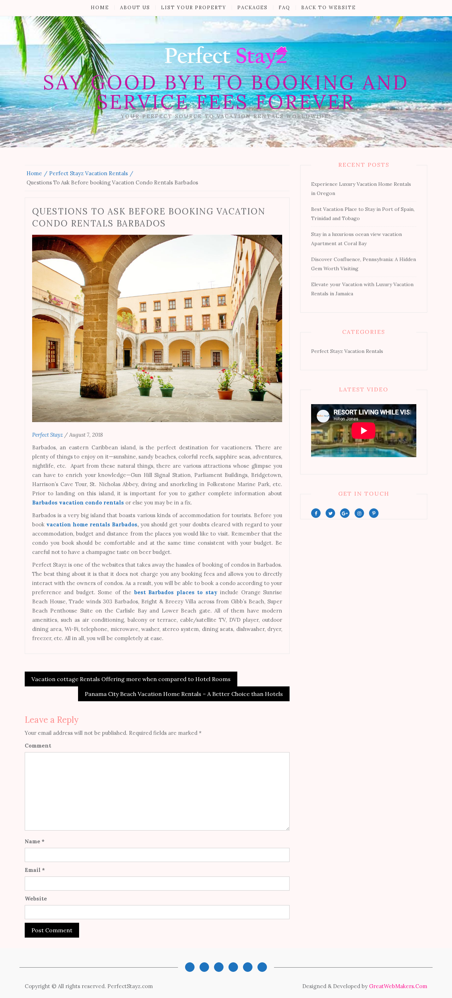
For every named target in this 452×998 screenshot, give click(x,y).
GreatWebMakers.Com (398, 986)
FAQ (284, 7)
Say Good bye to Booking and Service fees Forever (226, 92)
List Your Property (193, 7)
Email (35, 870)
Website (36, 898)
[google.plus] (345, 513)
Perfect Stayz (47, 434)
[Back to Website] (262, 967)
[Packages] (233, 967)
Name (34, 841)
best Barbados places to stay (176, 592)
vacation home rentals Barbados (91, 524)
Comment (38, 745)
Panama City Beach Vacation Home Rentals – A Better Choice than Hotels (184, 693)
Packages (252, 7)
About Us (135, 7)
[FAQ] (247, 967)
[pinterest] (374, 513)
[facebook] (316, 513)
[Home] (190, 967)
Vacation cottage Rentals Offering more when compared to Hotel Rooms (131, 679)
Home (100, 7)
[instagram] (359, 513)
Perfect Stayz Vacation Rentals (347, 351)
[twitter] (330, 513)
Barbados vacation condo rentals (78, 502)
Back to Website (328, 7)
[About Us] (204, 967)
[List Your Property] (219, 967)
